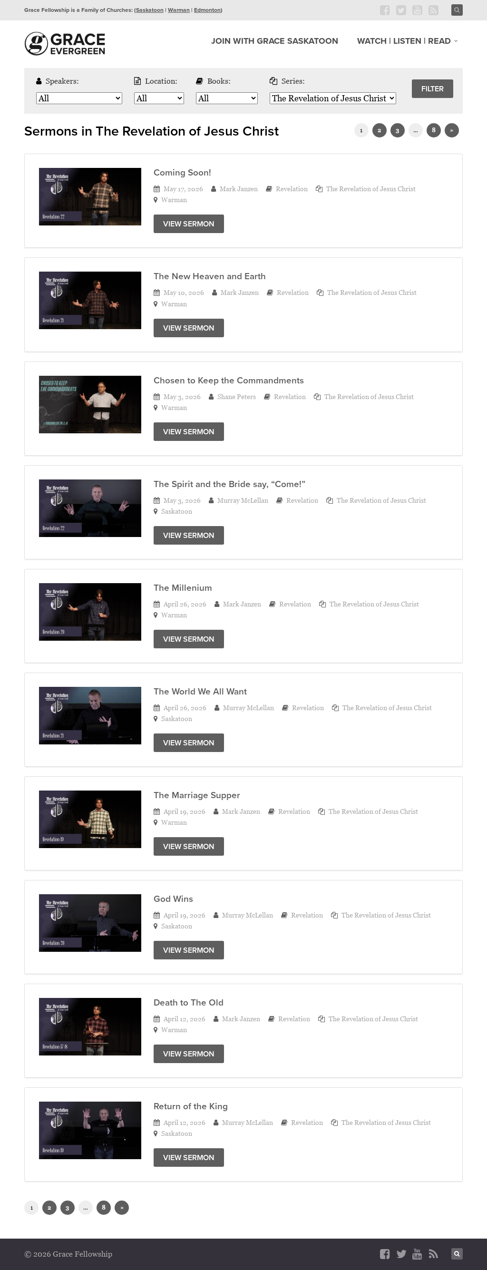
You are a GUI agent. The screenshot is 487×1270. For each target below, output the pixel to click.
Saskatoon (150, 10)
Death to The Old (189, 1002)
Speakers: (62, 81)
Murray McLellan (242, 500)
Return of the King (191, 1106)
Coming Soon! (182, 172)
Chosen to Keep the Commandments (229, 380)
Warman (179, 10)
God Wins (173, 898)
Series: (293, 81)
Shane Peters (236, 396)
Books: (219, 81)
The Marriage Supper (197, 794)
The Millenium (183, 587)
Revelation (292, 189)
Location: (161, 81)
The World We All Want (200, 691)
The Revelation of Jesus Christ (371, 189)
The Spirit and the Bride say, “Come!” (229, 483)
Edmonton (207, 10)
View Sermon (188, 223)
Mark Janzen (239, 189)
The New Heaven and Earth (210, 276)
